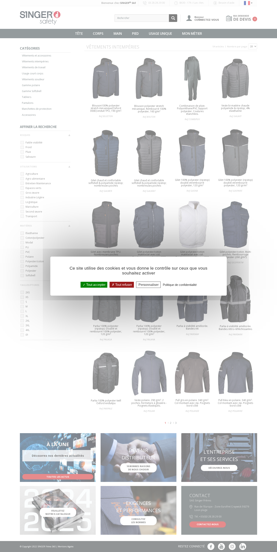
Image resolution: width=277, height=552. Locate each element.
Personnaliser (148, 284)
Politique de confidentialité (180, 284)
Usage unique (160, 33)
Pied (135, 33)
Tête (79, 33)
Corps (98, 33)
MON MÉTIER (192, 33)
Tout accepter (95, 284)
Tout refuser (123, 284)
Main (118, 33)
